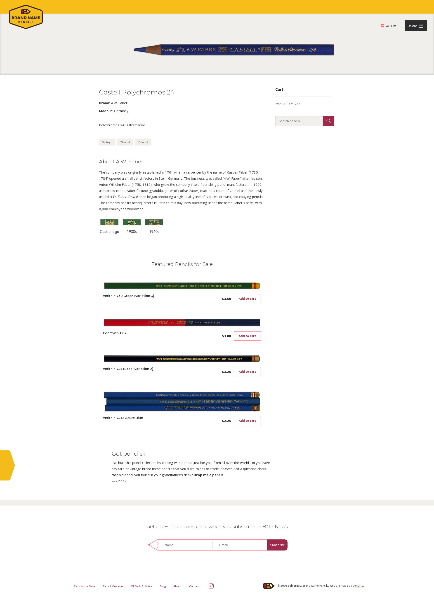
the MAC (358, 586)
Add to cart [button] (247, 298)
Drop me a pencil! (208, 475)
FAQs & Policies (141, 586)
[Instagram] (211, 586)
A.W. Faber (119, 103)
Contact (194, 586)
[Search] (328, 121)
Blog (163, 586)
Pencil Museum (113, 586)
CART (391, 25)
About (177, 586)
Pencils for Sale (84, 586)
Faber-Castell (244, 202)
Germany (121, 110)
